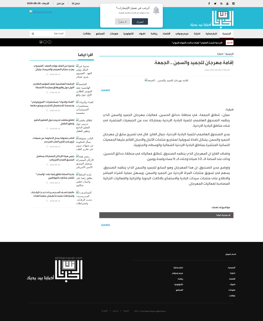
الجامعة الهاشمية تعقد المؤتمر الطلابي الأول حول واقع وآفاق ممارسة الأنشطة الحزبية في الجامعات (53, 87)
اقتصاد (166, 33)
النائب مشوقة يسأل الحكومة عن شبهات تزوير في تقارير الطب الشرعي (53, 140)
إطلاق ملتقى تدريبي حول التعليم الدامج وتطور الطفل (54, 121)
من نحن (60, 3)
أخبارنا (197, 33)
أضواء (142, 33)
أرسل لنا (76, 3)
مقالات (87, 33)
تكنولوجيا (128, 33)
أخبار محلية (211, 33)
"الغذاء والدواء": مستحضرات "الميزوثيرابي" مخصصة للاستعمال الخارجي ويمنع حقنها (52, 103)
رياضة (154, 33)
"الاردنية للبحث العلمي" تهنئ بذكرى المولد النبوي (197, 42)
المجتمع (100, 33)
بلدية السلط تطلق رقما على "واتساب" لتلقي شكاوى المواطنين (55, 176)
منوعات (114, 33)
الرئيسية (226, 33)
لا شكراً (122, 21)
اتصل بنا (105, 311)
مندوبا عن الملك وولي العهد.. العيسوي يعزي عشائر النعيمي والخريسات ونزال (54, 67)
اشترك (139, 21)
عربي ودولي (182, 33)
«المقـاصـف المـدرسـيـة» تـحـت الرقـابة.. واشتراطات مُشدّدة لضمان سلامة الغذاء (52, 194)
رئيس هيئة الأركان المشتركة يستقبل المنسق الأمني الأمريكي (55, 158)
